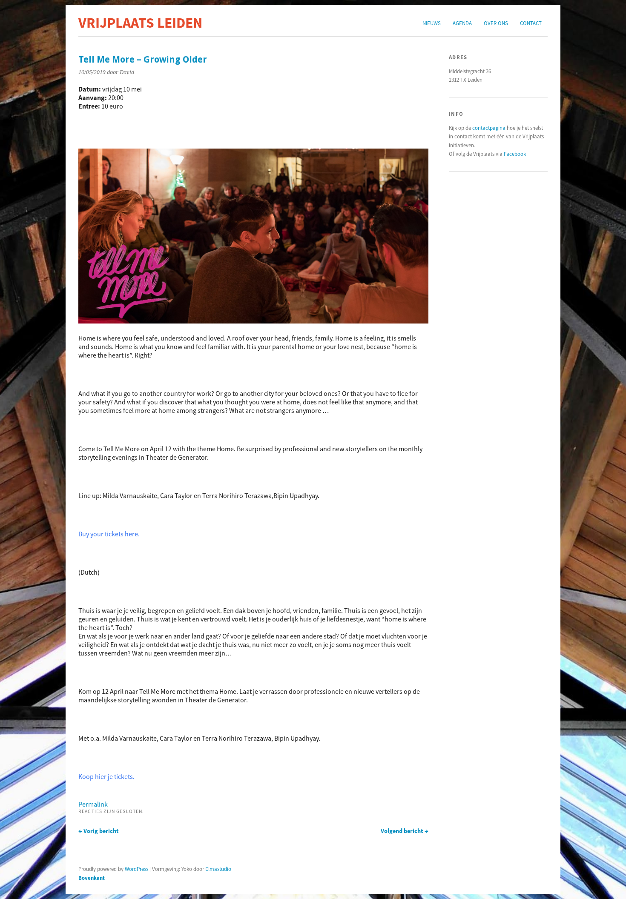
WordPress (136, 868)
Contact (531, 23)
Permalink (93, 804)
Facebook (515, 153)
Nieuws (431, 23)
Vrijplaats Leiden (140, 22)
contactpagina (488, 127)
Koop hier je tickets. (106, 776)
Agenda (462, 23)
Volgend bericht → (404, 831)
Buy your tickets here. (109, 534)
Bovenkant (91, 877)
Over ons (496, 23)
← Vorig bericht (98, 831)
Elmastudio (218, 868)
